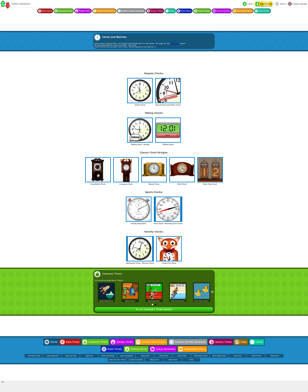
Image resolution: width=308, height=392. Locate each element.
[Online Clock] (140, 90)
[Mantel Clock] (154, 169)
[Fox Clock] (169, 248)
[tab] (152, 304)
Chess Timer (163, 356)
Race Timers (47, 11)
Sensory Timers (157, 11)
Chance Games (204, 11)
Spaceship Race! (106, 301)
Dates (244, 342)
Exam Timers (186, 11)
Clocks (172, 11)
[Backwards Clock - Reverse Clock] (140, 248)
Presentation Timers (244, 11)
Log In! (250, 4)
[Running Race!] (154, 291)
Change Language (300, 4)
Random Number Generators (132, 11)
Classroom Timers (65, 11)
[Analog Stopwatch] (138, 209)
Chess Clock (145, 356)
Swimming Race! (178, 301)
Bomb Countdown (108, 356)
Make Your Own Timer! (117, 360)
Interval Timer (256, 356)
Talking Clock (154, 360)
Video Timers (173, 360)
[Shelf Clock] (182, 169)
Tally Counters (264, 11)
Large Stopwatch (52, 356)
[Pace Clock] (168, 209)
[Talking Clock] (168, 130)
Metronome (275, 356)
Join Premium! (266, 4)
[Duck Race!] (202, 291)
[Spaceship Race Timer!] (106, 291)
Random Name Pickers (106, 11)
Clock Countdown (126, 356)
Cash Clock (238, 356)
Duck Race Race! (201, 301)
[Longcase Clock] (126, 169)
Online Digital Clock (219, 356)
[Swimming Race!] (178, 291)
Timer (191, 360)
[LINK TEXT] (140, 130)
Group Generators (223, 11)
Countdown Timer (34, 356)
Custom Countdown (136, 360)
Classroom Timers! (112, 273)
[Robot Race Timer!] (130, 291)
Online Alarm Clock (201, 356)
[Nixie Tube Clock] (210, 169)
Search (282, 4)
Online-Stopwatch (20, 4)
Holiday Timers (85, 11)
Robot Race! (130, 301)
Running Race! (154, 301)
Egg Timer (89, 356)
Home (54, 342)
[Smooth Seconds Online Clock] (168, 90)
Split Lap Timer (71, 356)
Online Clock (174, 43)
